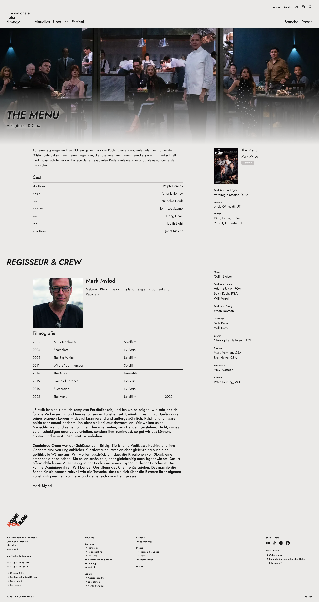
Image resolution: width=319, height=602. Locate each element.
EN (296, 7)
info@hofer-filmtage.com (19, 556)
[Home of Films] (17, 520)
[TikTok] (274, 543)
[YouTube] (268, 543)
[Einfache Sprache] (303, 7)
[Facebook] (287, 543)
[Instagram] (281, 543)
